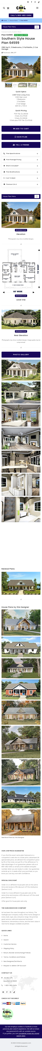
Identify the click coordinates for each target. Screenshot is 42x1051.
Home (5, 20)
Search (6, 940)
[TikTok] (38, 2)
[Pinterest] (28, 2)
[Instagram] (35, 2)
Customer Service (10, 944)
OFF (15, 53)
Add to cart (22, 129)
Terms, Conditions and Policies (14, 957)
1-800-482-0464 (11, 985)
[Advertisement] (21, 546)
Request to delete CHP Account (15, 966)
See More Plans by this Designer (13, 837)
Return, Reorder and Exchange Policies (17, 953)
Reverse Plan (21, 230)
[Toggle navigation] (36, 27)
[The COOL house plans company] (8, 1014)
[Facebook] (31, 2)
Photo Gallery (21, 354)
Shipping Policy (9, 948)
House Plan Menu (9, 27)
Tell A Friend (22, 145)
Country (9, 32)
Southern (14, 32)
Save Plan (21, 137)
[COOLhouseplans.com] (21, 8)
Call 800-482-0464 (21, 15)
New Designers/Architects (13, 961)
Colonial (4, 32)
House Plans (14, 20)
